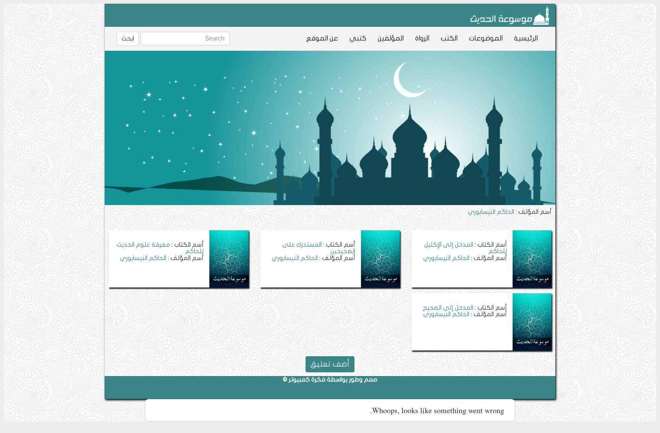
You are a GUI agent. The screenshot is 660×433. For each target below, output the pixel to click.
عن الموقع (322, 38)
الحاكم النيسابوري (446, 258)
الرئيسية (526, 38)
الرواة (422, 38)
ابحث (127, 39)
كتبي (357, 38)
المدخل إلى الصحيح (448, 308)
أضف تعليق (330, 364)
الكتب (449, 38)
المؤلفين (391, 38)
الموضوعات (486, 38)
